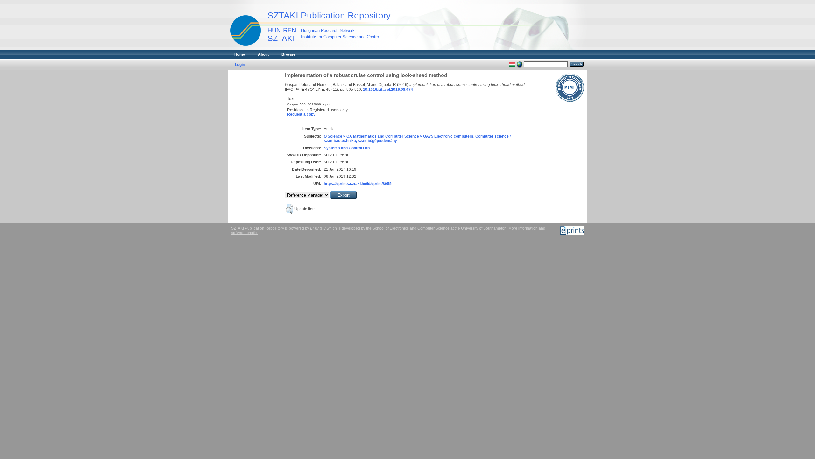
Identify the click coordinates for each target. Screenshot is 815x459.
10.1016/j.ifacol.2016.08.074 (388, 89)
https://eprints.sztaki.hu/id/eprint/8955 (358, 184)
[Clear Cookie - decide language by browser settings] (519, 64)
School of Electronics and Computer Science (411, 228)
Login (240, 64)
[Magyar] (512, 64)
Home (239, 54)
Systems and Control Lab (347, 148)
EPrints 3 (318, 228)
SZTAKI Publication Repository (329, 15)
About (263, 54)
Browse (288, 54)
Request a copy (301, 114)
